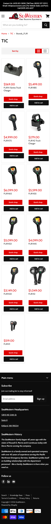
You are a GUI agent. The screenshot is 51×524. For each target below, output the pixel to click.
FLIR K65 (8, 193)
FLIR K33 (8, 294)
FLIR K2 (31, 294)
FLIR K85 (32, 87)
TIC (11, 33)
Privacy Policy (24, 498)
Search (4, 495)
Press (28, 495)
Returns (36, 498)
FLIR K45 (32, 244)
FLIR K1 (7, 344)
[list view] (45, 51)
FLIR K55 (32, 193)
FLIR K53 (8, 244)
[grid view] (38, 51)
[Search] (46, 25)
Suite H (4, 420)
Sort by (15, 51)
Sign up (40, 398)
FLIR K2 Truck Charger (34, 142)
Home (4, 33)
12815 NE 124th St (9, 415)
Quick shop (13, 99)
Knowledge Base (16, 495)
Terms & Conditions (8, 498)
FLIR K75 (8, 140)
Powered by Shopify (9, 505)
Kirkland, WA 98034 (9, 425)
